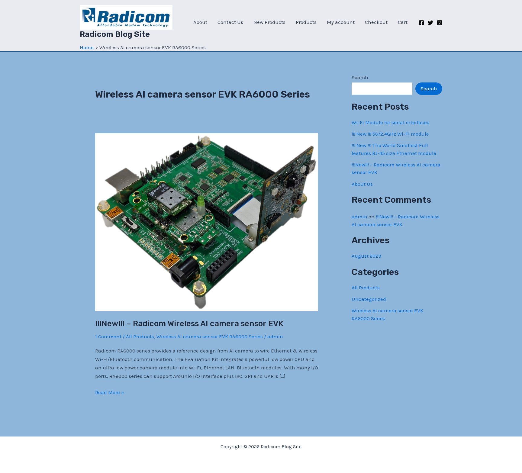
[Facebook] (421, 22)
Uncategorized (369, 299)
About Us (362, 184)
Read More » (109, 393)
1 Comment (108, 336)
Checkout (376, 22)
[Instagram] (439, 22)
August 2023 (366, 256)
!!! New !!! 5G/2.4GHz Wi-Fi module (390, 134)
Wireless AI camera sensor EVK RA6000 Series (209, 336)
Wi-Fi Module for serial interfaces (390, 122)
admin (359, 217)
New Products (269, 22)
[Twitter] (430, 22)
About (200, 22)
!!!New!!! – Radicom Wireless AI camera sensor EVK (189, 323)
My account (341, 22)
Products (306, 22)
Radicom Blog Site (115, 34)
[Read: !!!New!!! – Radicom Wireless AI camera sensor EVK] (206, 221)
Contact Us (230, 22)
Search (360, 77)
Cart (403, 22)
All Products (140, 336)
